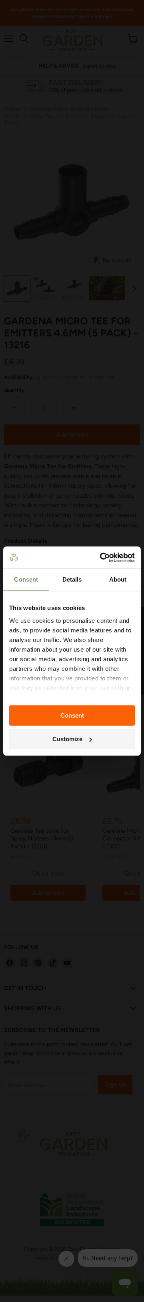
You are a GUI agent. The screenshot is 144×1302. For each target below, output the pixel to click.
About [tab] (118, 579)
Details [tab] (72, 579)
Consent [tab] (26, 579)
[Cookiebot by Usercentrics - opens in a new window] (101, 557)
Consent (72, 715)
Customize (67, 739)
